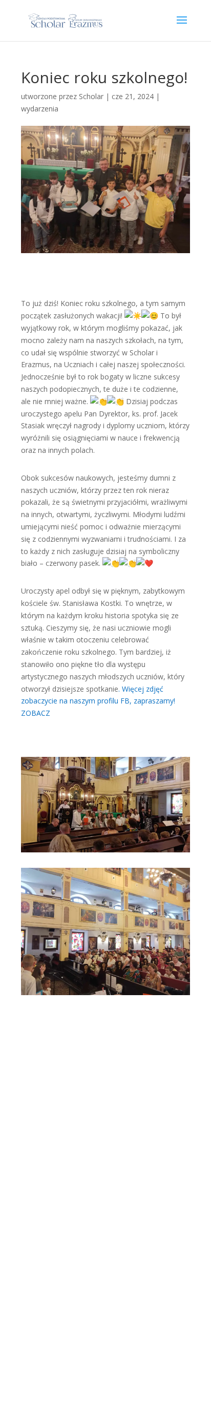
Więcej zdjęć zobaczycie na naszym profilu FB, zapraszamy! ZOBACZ (98, 701)
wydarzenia (39, 108)
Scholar (91, 96)
